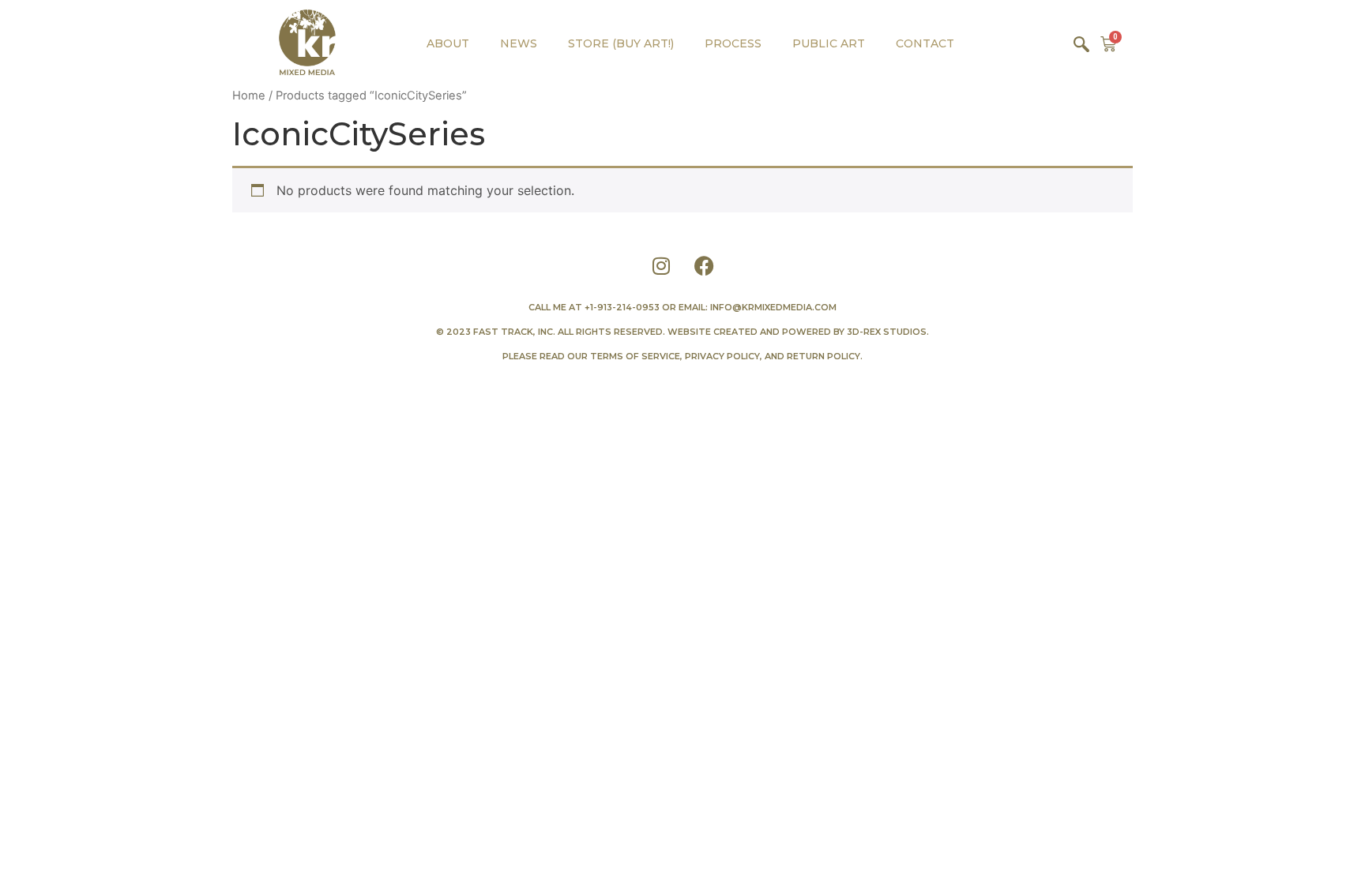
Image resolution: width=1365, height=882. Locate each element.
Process (733, 43)
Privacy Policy (722, 356)
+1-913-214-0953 (622, 307)
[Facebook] (704, 265)
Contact (925, 43)
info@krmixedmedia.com (773, 307)
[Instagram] (661, 265)
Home (248, 95)
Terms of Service (635, 356)
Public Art (828, 43)
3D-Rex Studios (887, 331)
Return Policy (823, 356)
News (518, 43)
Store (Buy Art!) (621, 43)
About (448, 43)
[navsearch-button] (1081, 43)
